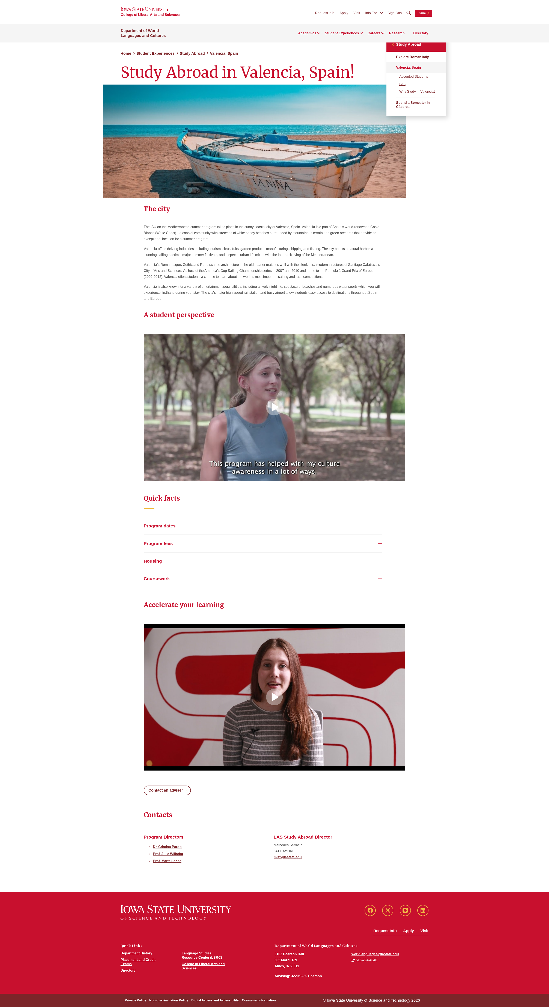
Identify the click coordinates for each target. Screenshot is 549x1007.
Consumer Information (259, 1000)
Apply (343, 13)
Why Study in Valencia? (417, 91)
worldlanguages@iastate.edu (375, 954)
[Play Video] (274, 407)
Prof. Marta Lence (167, 861)
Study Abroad (192, 53)
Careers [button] (374, 33)
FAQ (402, 84)
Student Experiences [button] (342, 33)
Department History (136, 953)
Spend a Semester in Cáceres (413, 105)
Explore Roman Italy (412, 57)
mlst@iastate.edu (288, 857)
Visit (356, 13)
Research (397, 33)
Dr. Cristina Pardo (167, 847)
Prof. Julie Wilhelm (168, 854)
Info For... (372, 13)
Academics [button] (307, 33)
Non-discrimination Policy (168, 1000)
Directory (420, 33)
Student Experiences (155, 53)
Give (422, 13)
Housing (153, 561)
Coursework (157, 578)
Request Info (324, 13)
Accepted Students (413, 76)
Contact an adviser (165, 790)
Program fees (158, 543)
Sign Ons (395, 13)
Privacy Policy (135, 1000)
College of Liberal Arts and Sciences (150, 15)
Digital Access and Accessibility (215, 1000)
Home (126, 53)
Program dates (160, 525)
